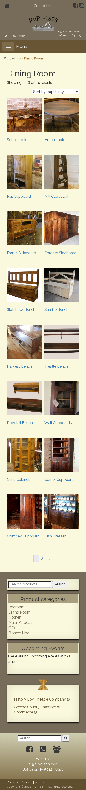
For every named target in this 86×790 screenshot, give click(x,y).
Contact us (43, 6)
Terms (39, 782)
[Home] (7, 6)
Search (60, 584)
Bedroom (16, 607)
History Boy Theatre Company (40, 699)
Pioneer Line (18, 633)
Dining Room (19, 612)
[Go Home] (43, 23)
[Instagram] (81, 6)
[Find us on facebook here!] (29, 749)
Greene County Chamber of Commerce (37, 709)
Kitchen (14, 617)
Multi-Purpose (20, 622)
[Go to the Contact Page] (57, 749)
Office (13, 628)
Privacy (12, 782)
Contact (26, 782)
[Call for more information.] (43, 749)
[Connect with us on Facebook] (75, 6)
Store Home (12, 58)
